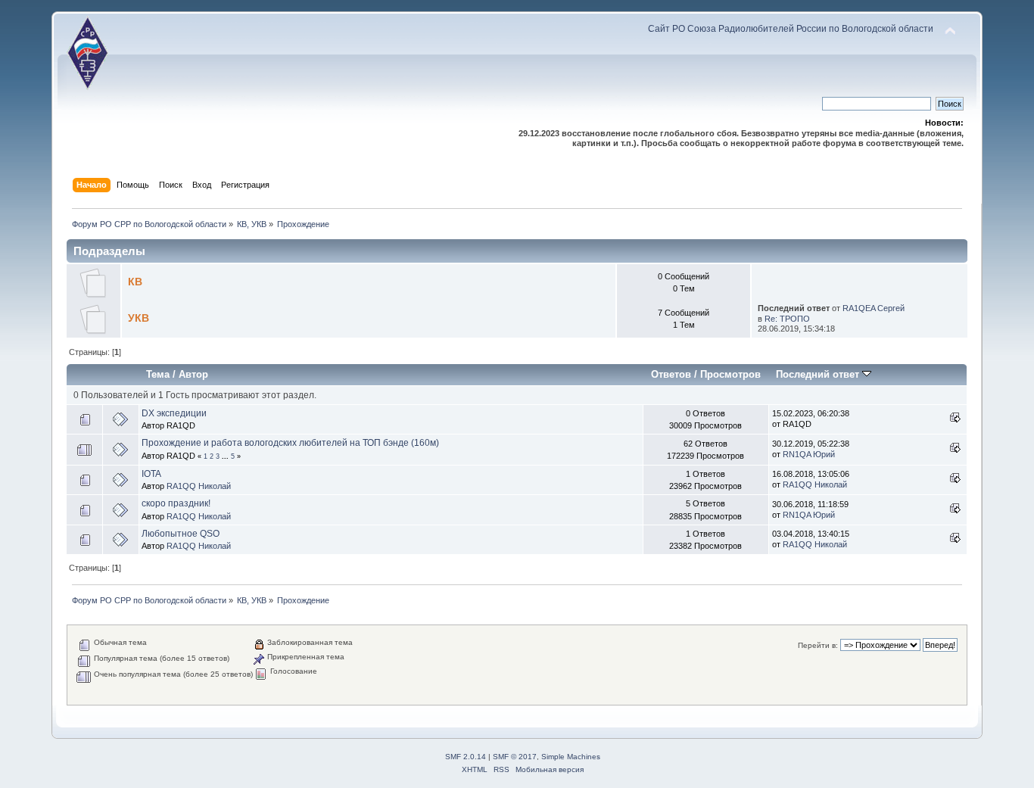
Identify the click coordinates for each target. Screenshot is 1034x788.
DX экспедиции (174, 413)
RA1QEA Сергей (873, 308)
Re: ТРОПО (787, 318)
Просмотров (730, 374)
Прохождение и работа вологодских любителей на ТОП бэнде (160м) (290, 443)
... (226, 456)
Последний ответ (819, 374)
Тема (158, 374)
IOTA (151, 474)
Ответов (671, 374)
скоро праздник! (176, 503)
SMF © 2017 (515, 756)
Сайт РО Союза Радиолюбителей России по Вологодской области (790, 28)
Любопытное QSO (181, 533)
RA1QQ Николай (199, 486)
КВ (135, 282)
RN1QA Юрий (809, 454)
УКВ (138, 318)
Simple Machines (570, 756)
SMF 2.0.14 (465, 756)
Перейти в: (818, 645)
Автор (193, 374)
